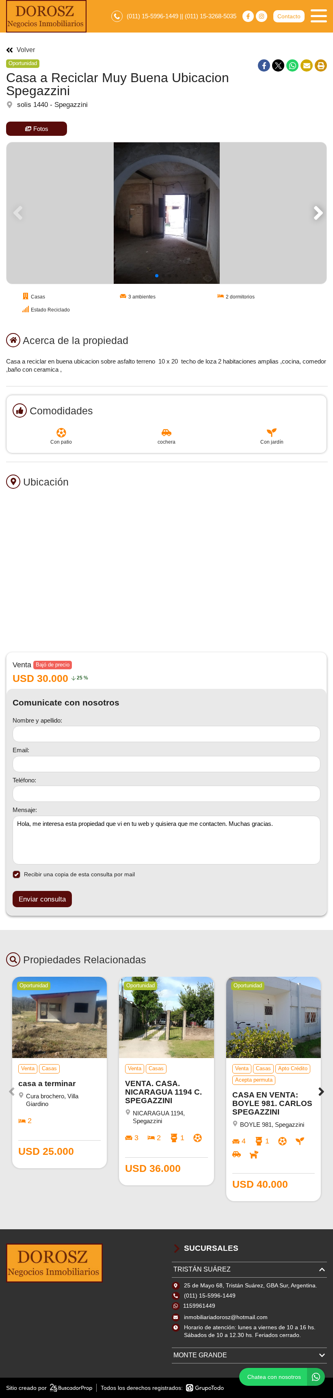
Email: (21, 750)
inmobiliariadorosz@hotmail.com (226, 1317)
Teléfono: (24, 780)
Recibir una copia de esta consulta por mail (79, 874)
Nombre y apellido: (37, 720)
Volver (26, 50)
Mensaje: (25, 809)
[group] (166, 213)
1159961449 (199, 1305)
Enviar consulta (42, 899)
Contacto (289, 16)
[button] (316, 213)
